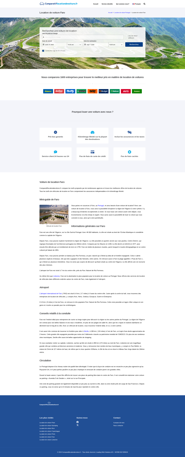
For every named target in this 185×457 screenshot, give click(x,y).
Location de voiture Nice (47, 428)
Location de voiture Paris (47, 422)
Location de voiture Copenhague (50, 431)
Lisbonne (56, 276)
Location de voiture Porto (47, 434)
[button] (142, 4)
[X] (78, 425)
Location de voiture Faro (47, 437)
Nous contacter (118, 425)
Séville (86, 331)
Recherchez (134, 44)
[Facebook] (78, 422)
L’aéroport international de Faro (51, 293)
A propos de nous (118, 422)
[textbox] (83, 37)
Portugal (101, 206)
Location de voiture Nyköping (49, 425)
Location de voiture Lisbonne (48, 440)
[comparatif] (59, 4)
